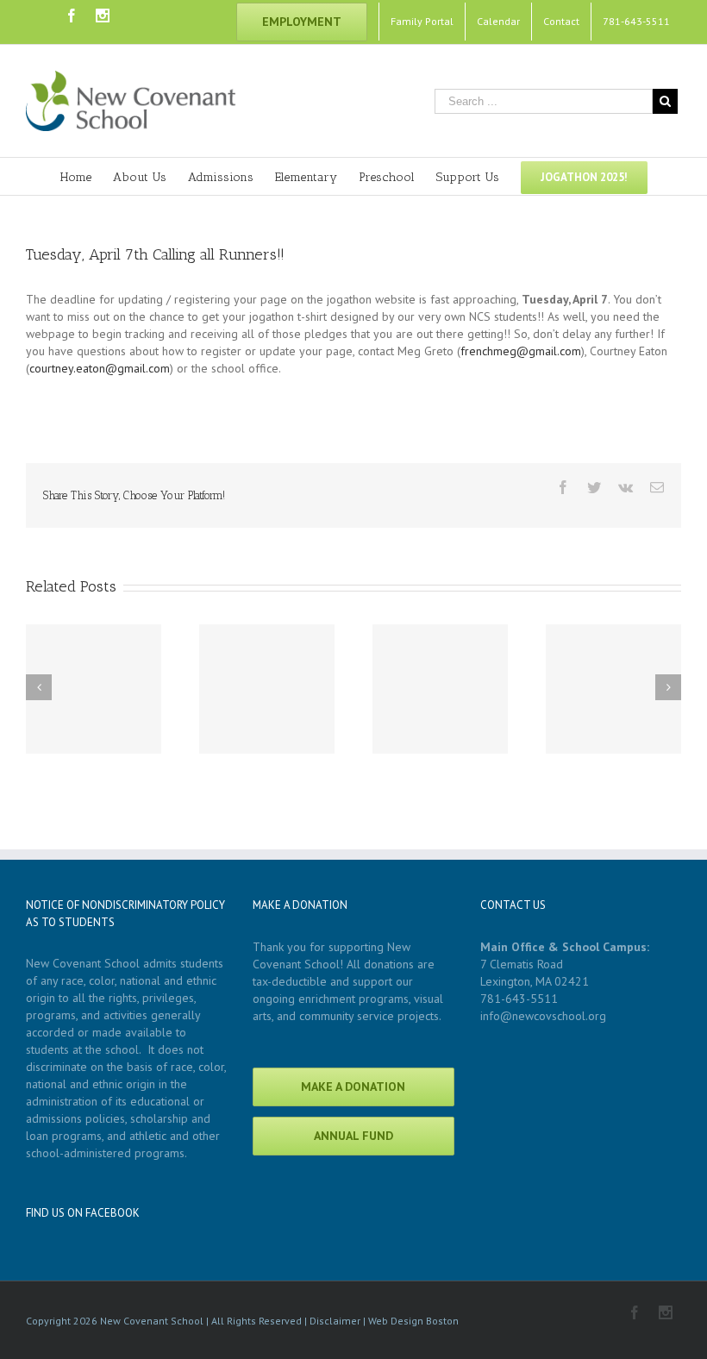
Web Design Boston (413, 1320)
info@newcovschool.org (543, 1016)
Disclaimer (335, 1320)
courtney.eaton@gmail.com (99, 368)
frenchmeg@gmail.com (520, 351)
